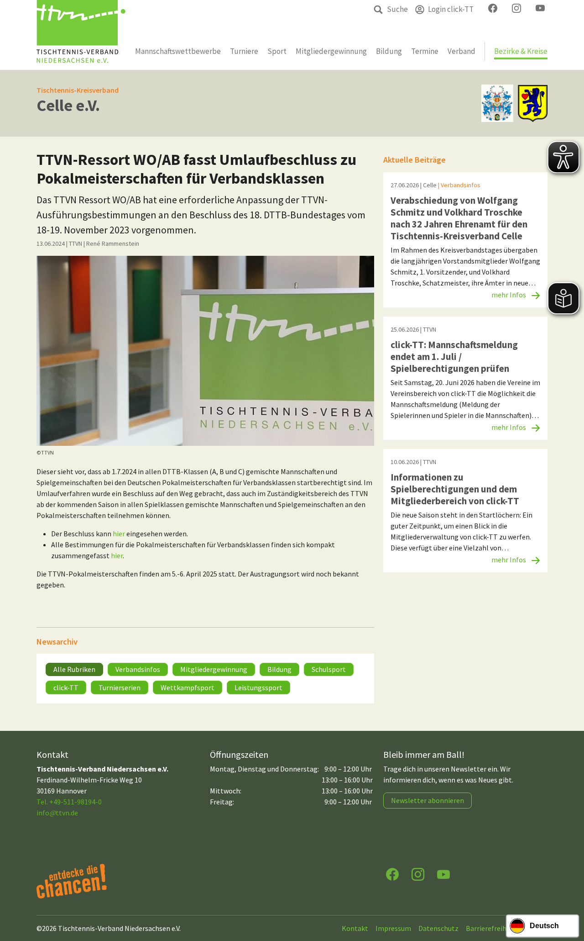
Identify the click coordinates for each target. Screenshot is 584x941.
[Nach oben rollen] (568, 898)
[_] (205, 351)
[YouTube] (443, 874)
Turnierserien (120, 687)
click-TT (65, 687)
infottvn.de (57, 812)
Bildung (279, 669)
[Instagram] (418, 874)
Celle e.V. (68, 105)
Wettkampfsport (187, 687)
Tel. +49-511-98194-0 (69, 801)
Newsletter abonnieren (427, 800)
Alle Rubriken (74, 669)
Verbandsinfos (137, 669)
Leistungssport (258, 687)
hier (119, 533)
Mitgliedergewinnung (213, 669)
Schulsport (329, 669)
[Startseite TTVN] (80, 35)
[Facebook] (392, 874)
